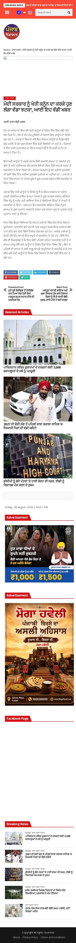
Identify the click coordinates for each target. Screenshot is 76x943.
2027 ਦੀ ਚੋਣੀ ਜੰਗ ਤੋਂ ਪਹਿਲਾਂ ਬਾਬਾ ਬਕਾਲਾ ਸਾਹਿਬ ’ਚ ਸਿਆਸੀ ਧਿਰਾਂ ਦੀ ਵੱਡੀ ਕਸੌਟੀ (36, 5)
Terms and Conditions (53, 937)
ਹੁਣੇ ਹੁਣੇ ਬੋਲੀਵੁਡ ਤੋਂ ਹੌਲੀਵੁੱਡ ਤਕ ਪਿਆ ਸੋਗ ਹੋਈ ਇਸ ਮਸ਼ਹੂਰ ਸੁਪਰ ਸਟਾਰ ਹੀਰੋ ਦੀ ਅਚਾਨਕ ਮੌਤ (21, 293)
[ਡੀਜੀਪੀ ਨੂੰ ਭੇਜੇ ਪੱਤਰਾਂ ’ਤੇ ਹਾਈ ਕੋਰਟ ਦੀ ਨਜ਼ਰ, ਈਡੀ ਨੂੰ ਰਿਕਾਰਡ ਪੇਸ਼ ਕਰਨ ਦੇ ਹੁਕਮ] (38, 456)
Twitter (27, 272)
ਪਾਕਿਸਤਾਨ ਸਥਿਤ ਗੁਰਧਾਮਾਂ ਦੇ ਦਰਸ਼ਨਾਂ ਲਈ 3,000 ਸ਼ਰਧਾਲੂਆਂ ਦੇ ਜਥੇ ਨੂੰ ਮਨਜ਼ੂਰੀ (32, 369)
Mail (26, 277)
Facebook (11, 272)
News (28, 833)
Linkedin (41, 272)
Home (7, 49)
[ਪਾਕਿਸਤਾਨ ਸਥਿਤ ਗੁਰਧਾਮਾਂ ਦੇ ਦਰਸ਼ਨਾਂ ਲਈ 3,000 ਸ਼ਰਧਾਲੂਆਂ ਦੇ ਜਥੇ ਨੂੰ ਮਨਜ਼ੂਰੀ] (38, 342)
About (16, 937)
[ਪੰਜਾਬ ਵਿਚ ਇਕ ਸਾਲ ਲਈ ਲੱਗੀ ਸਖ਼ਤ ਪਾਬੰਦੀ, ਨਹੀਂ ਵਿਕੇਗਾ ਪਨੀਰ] (14, 910)
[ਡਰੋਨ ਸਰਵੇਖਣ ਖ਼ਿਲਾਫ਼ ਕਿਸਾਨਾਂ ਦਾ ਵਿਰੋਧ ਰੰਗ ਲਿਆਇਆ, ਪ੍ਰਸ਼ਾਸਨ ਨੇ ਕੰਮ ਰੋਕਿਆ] (14, 892)
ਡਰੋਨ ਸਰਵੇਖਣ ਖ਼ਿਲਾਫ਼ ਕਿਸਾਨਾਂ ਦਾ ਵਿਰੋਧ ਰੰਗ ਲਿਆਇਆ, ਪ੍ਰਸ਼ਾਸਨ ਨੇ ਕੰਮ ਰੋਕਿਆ (45, 892)
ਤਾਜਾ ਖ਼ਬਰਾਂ (16, 49)
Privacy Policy (30, 937)
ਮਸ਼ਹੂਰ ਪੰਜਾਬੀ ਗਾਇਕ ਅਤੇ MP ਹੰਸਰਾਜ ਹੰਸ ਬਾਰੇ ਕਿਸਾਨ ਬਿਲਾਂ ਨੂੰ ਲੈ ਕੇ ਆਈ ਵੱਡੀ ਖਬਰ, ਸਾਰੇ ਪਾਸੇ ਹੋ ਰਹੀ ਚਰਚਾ (54, 293)
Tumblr (55, 272)
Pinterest (12, 277)
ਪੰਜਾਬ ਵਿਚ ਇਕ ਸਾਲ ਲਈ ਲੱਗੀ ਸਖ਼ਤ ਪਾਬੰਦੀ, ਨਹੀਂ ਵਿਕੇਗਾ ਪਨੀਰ (47, 910)
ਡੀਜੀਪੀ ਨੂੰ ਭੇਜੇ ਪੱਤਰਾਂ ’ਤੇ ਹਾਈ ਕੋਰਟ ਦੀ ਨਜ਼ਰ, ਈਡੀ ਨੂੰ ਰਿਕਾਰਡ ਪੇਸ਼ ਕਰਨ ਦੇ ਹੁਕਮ (34, 483)
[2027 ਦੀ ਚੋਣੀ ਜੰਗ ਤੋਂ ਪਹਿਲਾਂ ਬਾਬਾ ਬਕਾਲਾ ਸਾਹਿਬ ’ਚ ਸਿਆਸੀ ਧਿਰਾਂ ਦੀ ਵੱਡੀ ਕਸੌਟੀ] (38, 399)
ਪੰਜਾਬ (42, 833)
